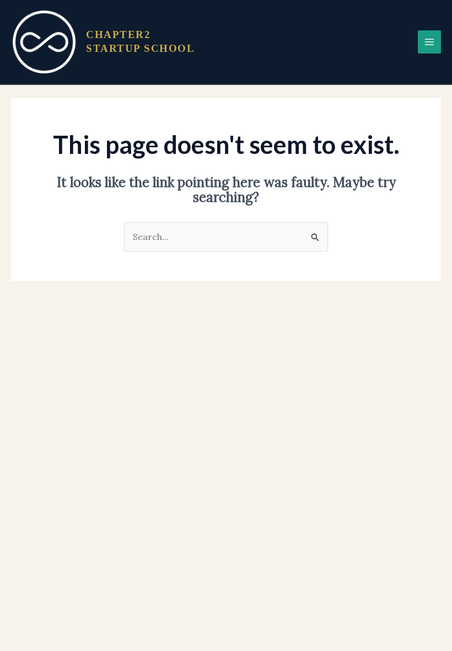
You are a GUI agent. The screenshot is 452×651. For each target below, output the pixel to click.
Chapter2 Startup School (140, 41)
